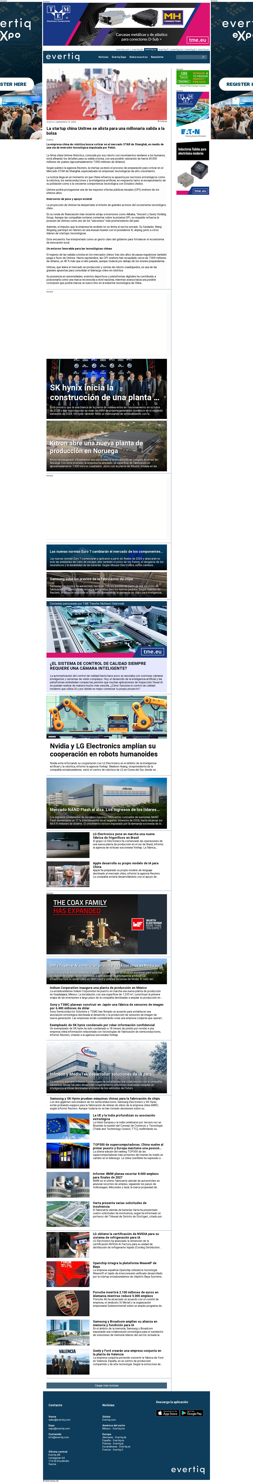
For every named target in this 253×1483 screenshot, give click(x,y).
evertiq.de (137, 49)
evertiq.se (203, 49)
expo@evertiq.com (59, 1428)
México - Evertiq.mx (113, 1428)
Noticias (103, 57)
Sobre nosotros (138, 57)
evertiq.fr (164, 49)
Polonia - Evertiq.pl (112, 1443)
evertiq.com (123, 49)
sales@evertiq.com (59, 1419)
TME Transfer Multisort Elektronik (103, 603)
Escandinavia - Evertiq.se (116, 1446)
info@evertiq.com (59, 1437)
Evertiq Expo (119, 57)
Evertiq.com (109, 1419)
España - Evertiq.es (113, 1440)
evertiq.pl (190, 49)
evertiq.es (150, 49)
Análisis (50, 122)
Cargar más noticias (107, 1385)
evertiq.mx (177, 49)
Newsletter (157, 57)
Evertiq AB (62, 57)
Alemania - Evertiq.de (114, 1437)
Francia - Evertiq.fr (112, 1449)
